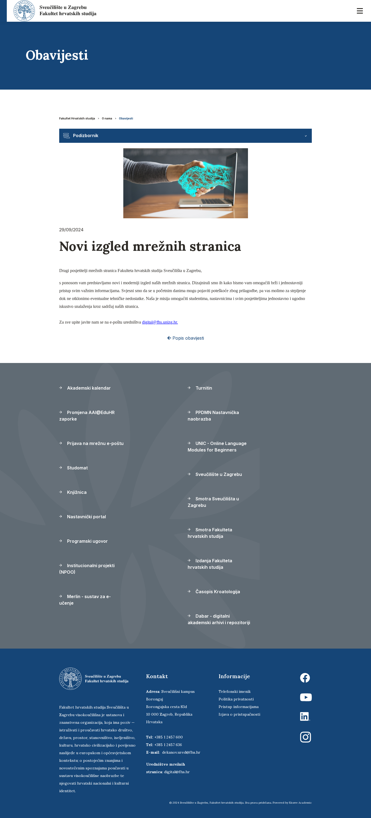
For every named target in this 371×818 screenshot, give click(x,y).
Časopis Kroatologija (217, 591)
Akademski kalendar (88, 388)
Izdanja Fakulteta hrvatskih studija (210, 564)
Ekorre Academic (300, 802)
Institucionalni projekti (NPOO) (87, 569)
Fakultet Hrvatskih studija (77, 118)
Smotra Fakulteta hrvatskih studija (210, 533)
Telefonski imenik (235, 691)
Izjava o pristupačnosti (239, 714)
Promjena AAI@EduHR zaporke (87, 416)
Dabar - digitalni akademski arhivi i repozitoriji (219, 619)
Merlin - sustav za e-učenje (85, 600)
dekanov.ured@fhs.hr (181, 752)
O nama (107, 118)
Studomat (77, 467)
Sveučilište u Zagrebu (218, 474)
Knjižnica (76, 492)
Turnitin (203, 388)
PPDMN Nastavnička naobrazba (213, 416)
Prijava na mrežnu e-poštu (95, 443)
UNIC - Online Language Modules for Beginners (217, 447)
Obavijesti (126, 118)
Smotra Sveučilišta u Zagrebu (213, 502)
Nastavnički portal (86, 516)
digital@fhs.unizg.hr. (160, 322)
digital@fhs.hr (177, 771)
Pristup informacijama (239, 706)
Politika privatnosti (236, 699)
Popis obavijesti (187, 338)
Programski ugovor (87, 541)
